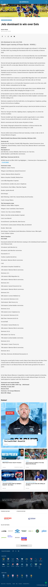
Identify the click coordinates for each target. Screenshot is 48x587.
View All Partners (24, 545)
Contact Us (20, 583)
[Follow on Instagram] (18, 551)
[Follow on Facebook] (13, 551)
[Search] (46, 2)
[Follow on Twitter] (15, 551)
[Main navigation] (1, 2)
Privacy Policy (8, 583)
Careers (13, 583)
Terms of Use (3, 583)
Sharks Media (4, 29)
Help (17, 583)
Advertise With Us (26, 583)
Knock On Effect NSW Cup (6, 20)
